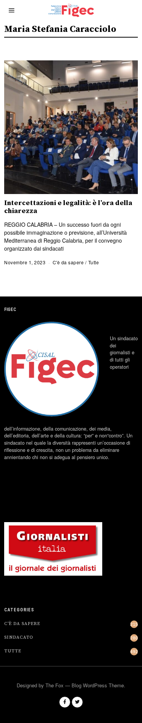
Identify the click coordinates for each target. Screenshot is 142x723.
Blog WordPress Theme (98, 685)
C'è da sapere (68, 262)
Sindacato (18, 637)
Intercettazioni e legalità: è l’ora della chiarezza (68, 207)
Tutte (93, 262)
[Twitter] (77, 702)
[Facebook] (64, 702)
